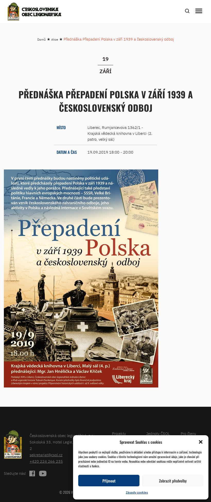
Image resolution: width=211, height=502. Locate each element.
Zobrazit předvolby (173, 481)
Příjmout (109, 481)
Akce (54, 39)
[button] (200, 441)
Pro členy (188, 433)
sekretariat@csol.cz (46, 454)
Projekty (119, 433)
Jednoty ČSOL (158, 433)
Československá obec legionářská (41, 12)
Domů (41, 39)
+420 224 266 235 (46, 461)
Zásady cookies (137, 492)
